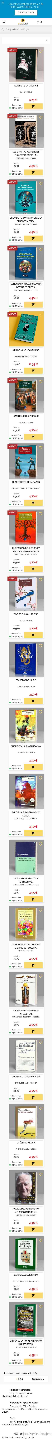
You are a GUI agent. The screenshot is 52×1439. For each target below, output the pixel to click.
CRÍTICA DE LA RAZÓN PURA (26, 350)
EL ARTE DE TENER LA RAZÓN (26, 482)
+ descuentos (16, 105)
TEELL (33, 158)
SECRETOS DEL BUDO (26, 680)
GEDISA (32, 753)
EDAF (30, 92)
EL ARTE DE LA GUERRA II (26, 86)
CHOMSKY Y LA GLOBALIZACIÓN (26, 746)
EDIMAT (34, 356)
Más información (26, 12)
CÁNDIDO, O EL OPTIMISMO (26, 416)
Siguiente (38, 1379)
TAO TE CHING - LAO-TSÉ (26, 614)
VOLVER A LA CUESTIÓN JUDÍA (26, 1077)
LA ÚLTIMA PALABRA (26, 1143)
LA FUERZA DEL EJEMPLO (26, 1275)
